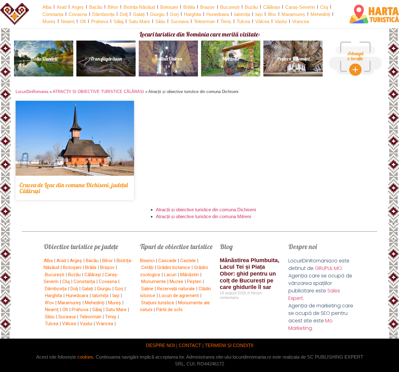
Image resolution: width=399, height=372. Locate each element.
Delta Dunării (44, 59)
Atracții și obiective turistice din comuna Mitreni (203, 216)
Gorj (174, 14)
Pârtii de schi (169, 309)
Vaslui (281, 21)
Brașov (207, 7)
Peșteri (194, 281)
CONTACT (190, 345)
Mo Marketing (310, 324)
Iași (258, 14)
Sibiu (160, 21)
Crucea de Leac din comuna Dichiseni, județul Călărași (73, 188)
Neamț (68, 21)
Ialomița (242, 14)
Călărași (271, 7)
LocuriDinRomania (32, 91)
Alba (46, 7)
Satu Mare (139, 21)
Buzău (251, 7)
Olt (83, 21)
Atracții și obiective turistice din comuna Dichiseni (206, 209)
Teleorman (204, 21)
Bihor (113, 7)
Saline (147, 288)
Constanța (52, 14)
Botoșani (169, 7)
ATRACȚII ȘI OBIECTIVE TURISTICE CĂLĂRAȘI (98, 91)
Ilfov (272, 14)
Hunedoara (217, 14)
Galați (139, 14)
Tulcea (243, 21)
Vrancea (300, 21)
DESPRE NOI (160, 345)
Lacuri (170, 274)
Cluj (324, 7)
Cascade (167, 260)
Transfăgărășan (106, 59)
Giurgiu (157, 14)
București (229, 7)
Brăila (189, 7)
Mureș (48, 21)
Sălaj (118, 21)
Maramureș (293, 14)
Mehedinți (320, 14)
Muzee (176, 281)
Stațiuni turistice (157, 303)
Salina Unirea (168, 59)
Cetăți (147, 267)
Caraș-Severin (300, 7)
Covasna (78, 14)
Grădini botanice (173, 267)
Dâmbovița (103, 14)
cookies (85, 357)
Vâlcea (262, 21)
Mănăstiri (189, 274)
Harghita (192, 14)
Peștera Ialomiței (293, 59)
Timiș (225, 21)
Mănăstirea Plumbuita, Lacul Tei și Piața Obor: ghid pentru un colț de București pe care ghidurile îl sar (249, 273)
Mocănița (230, 59)
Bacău (95, 7)
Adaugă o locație (355, 55)
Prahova (99, 21)
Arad (61, 7)
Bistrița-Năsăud (139, 7)
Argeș (78, 7)
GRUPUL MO (328, 268)
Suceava (180, 21)
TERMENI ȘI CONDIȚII (229, 345)
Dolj (123, 14)
